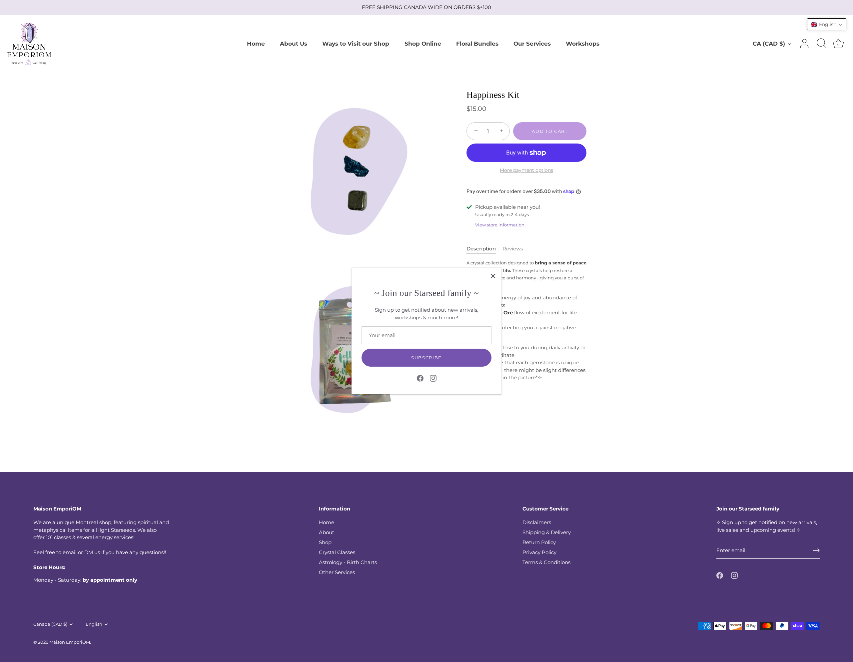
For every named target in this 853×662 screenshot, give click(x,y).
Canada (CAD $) (50, 624)
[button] (826, 24)
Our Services (532, 43)
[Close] (493, 276)
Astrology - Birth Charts (348, 562)
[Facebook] (420, 378)
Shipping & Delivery (546, 532)
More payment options (526, 170)
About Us (293, 43)
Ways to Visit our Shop (355, 43)
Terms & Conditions (546, 562)
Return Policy (539, 542)
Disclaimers (536, 522)
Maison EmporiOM (69, 642)
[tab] (484, 249)
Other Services (337, 572)
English (94, 624)
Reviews (512, 248)
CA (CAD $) (769, 43)
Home (256, 43)
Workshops (582, 43)
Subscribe (426, 357)
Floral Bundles (477, 43)
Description (481, 248)
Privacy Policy (539, 552)
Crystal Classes (337, 552)
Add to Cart (550, 131)
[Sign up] (816, 550)
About (326, 532)
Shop (325, 542)
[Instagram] (433, 378)
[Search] (821, 43)
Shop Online (423, 43)
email (70, 552)
